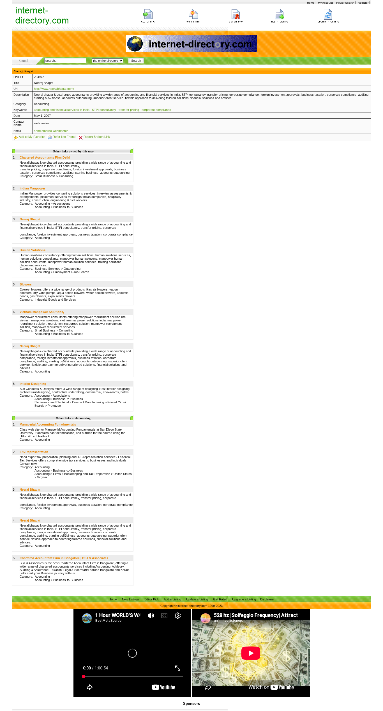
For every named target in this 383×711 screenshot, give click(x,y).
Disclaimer (267, 599)
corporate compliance (156, 109)
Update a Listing (197, 599)
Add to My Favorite (32, 136)
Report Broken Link (97, 136)
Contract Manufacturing (88, 402)
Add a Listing (172, 599)
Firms (57, 473)
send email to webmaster (51, 130)
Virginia (42, 477)
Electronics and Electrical (51, 402)
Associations (61, 203)
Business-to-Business (68, 207)
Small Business (45, 176)
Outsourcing (72, 268)
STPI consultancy (104, 109)
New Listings (130, 599)
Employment (61, 272)
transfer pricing (129, 109)
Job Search (81, 272)
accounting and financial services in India (61, 109)
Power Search (345, 2)
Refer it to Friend (64, 136)
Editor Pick (151, 599)
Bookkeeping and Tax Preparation (87, 473)
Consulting (66, 176)
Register (363, 2)
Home (311, 2)
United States (123, 473)
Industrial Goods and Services (55, 299)
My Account (325, 2)
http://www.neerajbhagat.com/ (54, 88)
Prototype (54, 405)
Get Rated (220, 599)
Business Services (47, 268)
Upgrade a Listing (244, 599)
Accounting (41, 104)
